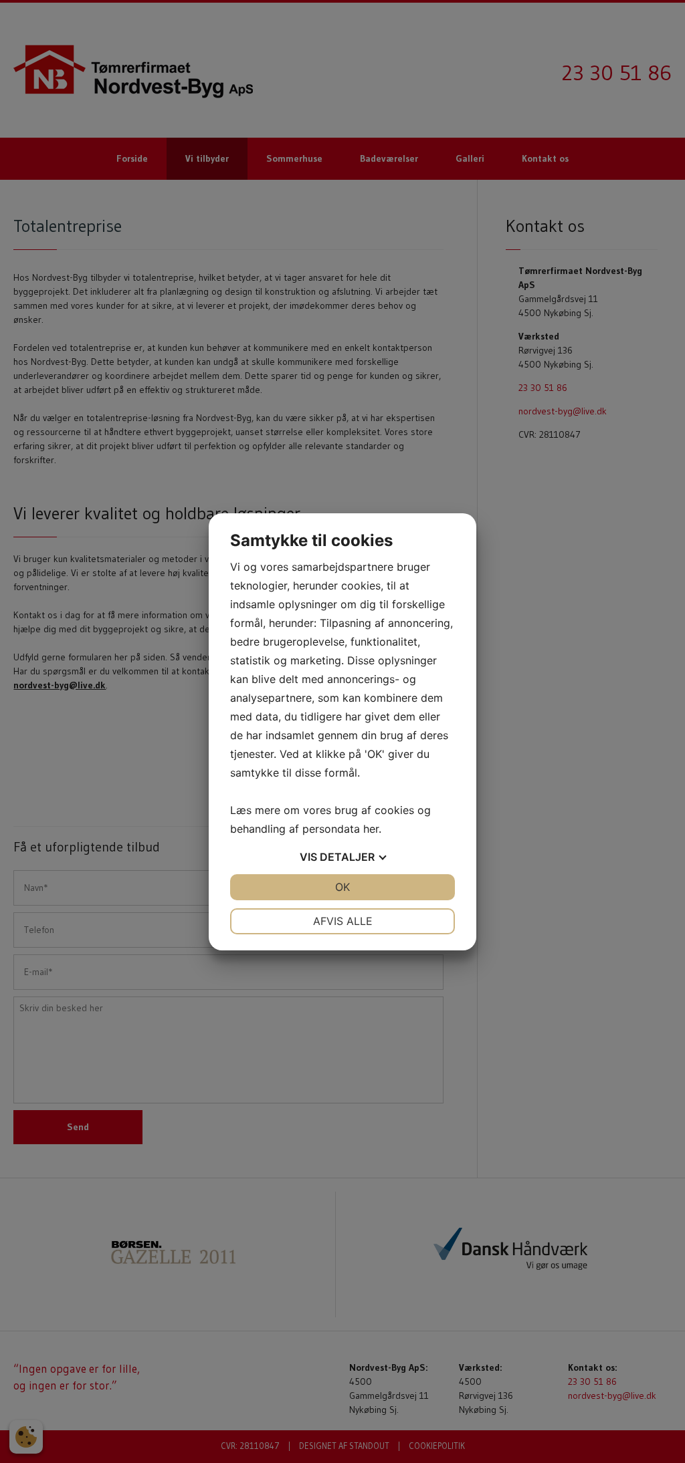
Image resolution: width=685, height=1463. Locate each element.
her (371, 828)
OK (342, 887)
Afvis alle (343, 921)
